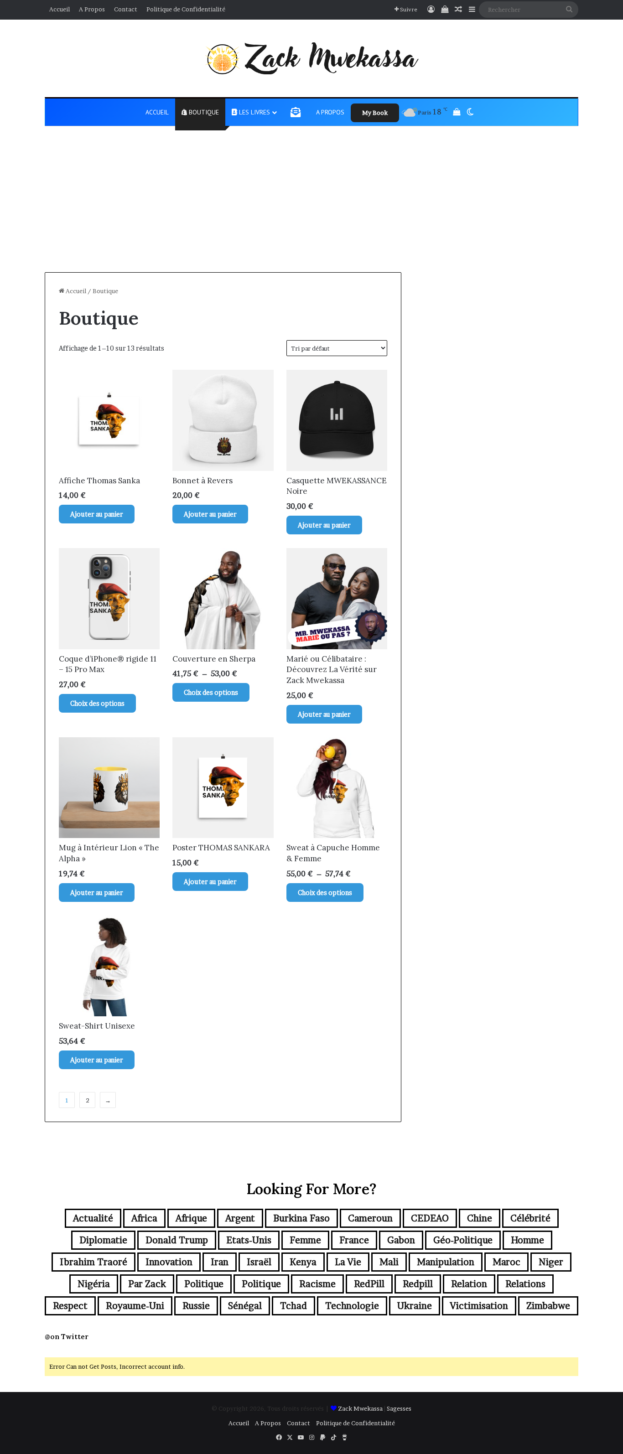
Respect (70, 1305)
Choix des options (97, 703)
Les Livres (253, 112)
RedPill (369, 1283)
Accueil (59, 9)
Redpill (418, 1283)
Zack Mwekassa (360, 1408)
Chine (479, 1218)
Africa (144, 1218)
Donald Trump (176, 1240)
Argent (240, 1218)
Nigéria (94, 1283)
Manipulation (445, 1262)
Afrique (191, 1218)
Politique (203, 1283)
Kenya (303, 1262)
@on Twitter (66, 1336)
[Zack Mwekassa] (311, 58)
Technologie (352, 1305)
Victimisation (479, 1305)
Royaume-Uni (135, 1305)
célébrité (530, 1218)
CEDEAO (430, 1218)
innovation (168, 1262)
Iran (219, 1262)
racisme (317, 1283)
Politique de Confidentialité (185, 9)
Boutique (203, 112)
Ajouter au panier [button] (96, 514)
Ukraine (414, 1305)
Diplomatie (103, 1240)
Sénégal (245, 1305)
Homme (527, 1240)
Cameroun (370, 1218)
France (354, 1240)
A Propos (92, 9)
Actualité (93, 1218)
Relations (525, 1283)
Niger (551, 1262)
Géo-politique (463, 1240)
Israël (259, 1262)
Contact (125, 9)
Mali (389, 1262)
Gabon (401, 1240)
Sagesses (399, 1408)
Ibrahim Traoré (93, 1262)
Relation (469, 1283)
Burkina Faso (301, 1218)
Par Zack (147, 1283)
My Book (375, 112)
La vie (348, 1262)
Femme (305, 1240)
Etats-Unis (248, 1240)
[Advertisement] (311, 204)
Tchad (293, 1305)
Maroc (506, 1262)
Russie (196, 1305)
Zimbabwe (548, 1305)
